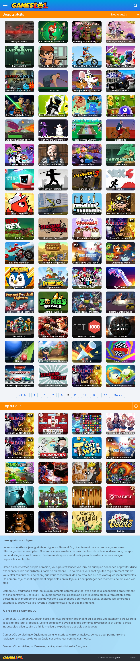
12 (94, 395)
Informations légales (109, 657)
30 (105, 395)
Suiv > (118, 395)
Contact (132, 657)
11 (84, 395)
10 (75, 395)
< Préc (23, 395)
